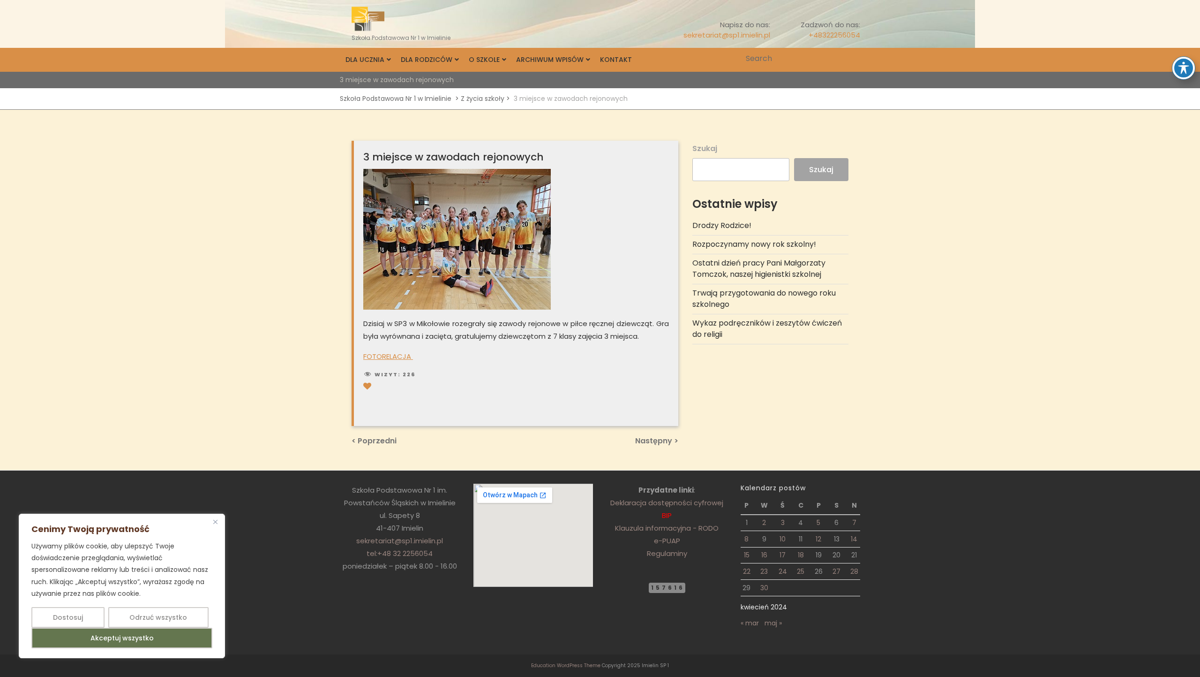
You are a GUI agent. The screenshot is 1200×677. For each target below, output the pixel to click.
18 (801, 555)
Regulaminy (667, 553)
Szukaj (704, 148)
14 (854, 539)
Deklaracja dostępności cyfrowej (666, 503)
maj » (773, 623)
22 (746, 571)
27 (836, 571)
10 (783, 539)
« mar (750, 623)
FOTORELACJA (388, 356)
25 (800, 571)
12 (818, 539)
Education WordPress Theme (565, 665)
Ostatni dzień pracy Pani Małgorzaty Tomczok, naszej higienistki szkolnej (758, 269)
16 (764, 555)
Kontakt (616, 59)
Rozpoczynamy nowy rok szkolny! (754, 244)
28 (854, 571)
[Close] (215, 521)
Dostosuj (68, 617)
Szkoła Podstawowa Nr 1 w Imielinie (395, 98)
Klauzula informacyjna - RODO (667, 528)
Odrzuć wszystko (158, 617)
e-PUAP (667, 541)
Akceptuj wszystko (122, 638)
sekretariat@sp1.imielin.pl (726, 35)
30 (764, 588)
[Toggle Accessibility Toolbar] (1183, 68)
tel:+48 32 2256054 (400, 553)
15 (747, 555)
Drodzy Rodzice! (721, 225)
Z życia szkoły (482, 98)
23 (764, 571)
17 (783, 555)
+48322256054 (834, 35)
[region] (122, 586)
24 (783, 571)
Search (854, 58)
